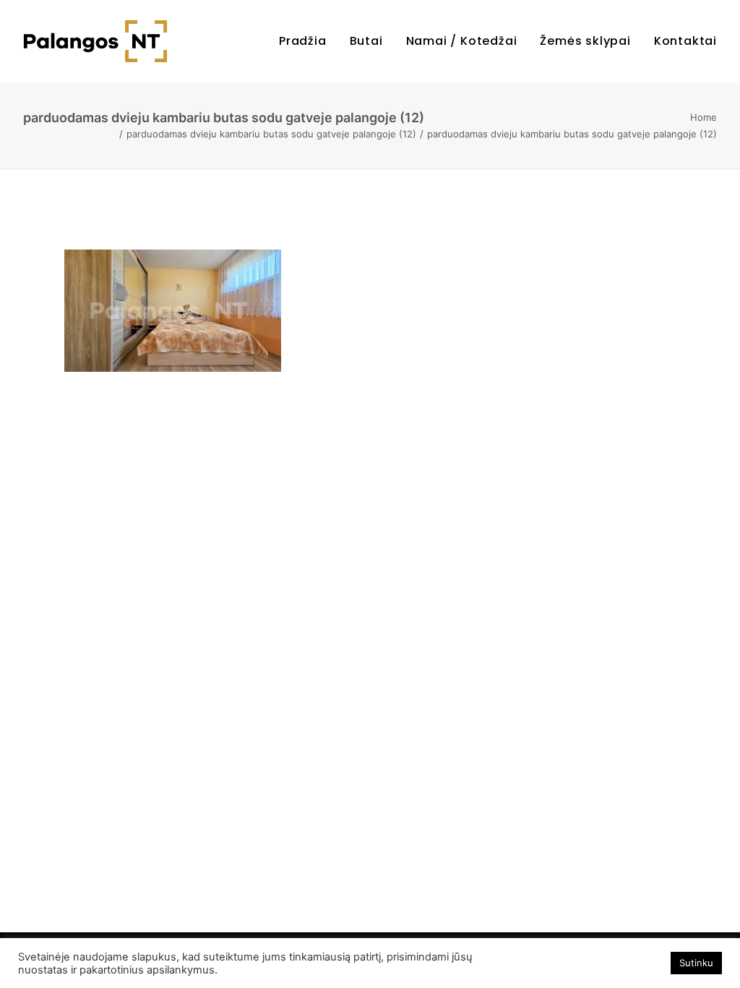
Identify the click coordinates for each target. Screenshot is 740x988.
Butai (366, 41)
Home (703, 117)
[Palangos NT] (95, 41)
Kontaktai (685, 41)
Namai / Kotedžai (461, 41)
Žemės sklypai (585, 41)
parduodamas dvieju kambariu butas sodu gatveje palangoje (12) (271, 134)
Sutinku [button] (696, 962)
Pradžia (303, 41)
